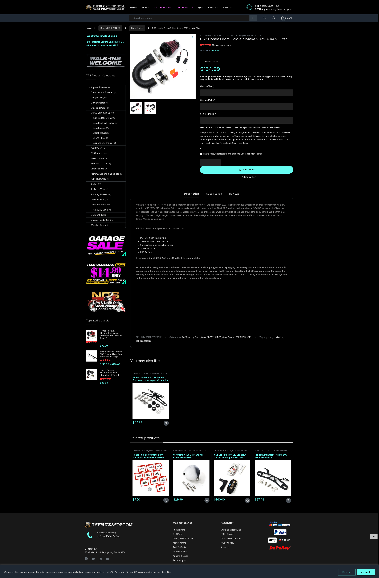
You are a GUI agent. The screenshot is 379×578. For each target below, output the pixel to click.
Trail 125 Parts (179, 547)
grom (268, 337)
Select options (165, 500)
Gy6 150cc (96, 148)
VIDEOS (212, 7)
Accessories (154, 451)
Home (133, 7)
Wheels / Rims (97, 225)
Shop (144, 7)
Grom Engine (137, 28)
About (226, 7)
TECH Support (227, 534)
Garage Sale (96, 97)
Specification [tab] (214, 193)
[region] (189, 571)
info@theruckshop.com (282, 9)
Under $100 (96, 215)
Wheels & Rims (180, 551)
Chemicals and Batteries (102, 92)
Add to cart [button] (166, 423)
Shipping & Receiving (231, 529)
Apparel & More (98, 87)
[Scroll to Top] (374, 536)
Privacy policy (227, 542)
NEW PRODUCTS (99, 163)
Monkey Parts (179, 542)
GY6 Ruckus (96, 153)
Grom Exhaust (99, 133)
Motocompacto (98, 158)
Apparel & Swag (180, 556)
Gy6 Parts (177, 534)
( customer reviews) (221, 45)
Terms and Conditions (231, 538)
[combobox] (189, 18)
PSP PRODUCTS (162, 7)
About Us (225, 547)
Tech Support (179, 560)
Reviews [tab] (234, 193)
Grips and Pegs (98, 108)
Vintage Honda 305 (100, 220)
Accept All (366, 572)
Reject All (346, 572)
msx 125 (139, 340)
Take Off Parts (97, 199)
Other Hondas (97, 168)
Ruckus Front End (239, 451)
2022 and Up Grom (208, 35)
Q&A (200, 7)
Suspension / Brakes (102, 143)
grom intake (277, 337)
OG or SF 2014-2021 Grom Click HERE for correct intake (173, 258)
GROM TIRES (99, 138)
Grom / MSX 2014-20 (110, 28)
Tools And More (98, 204)
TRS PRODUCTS (184, 7)
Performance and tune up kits (105, 174)
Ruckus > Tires (98, 189)
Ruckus (94, 184)
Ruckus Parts (179, 529)
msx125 (147, 340)
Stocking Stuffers (99, 194)
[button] (193, 37)
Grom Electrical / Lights (103, 123)
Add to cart (249, 169)
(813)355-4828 (272, 5)
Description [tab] (191, 193)
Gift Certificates (98, 102)
